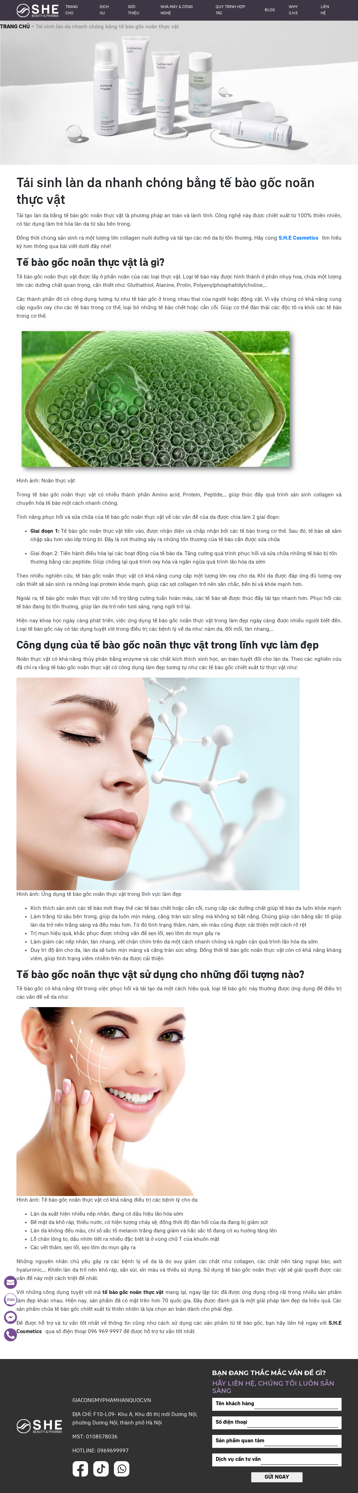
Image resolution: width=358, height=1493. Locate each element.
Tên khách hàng (235, 1404)
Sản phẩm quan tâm (240, 1441)
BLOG (270, 10)
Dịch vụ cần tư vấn (238, 1459)
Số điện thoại (231, 1422)
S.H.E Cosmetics (298, 238)
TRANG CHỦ (15, 27)
